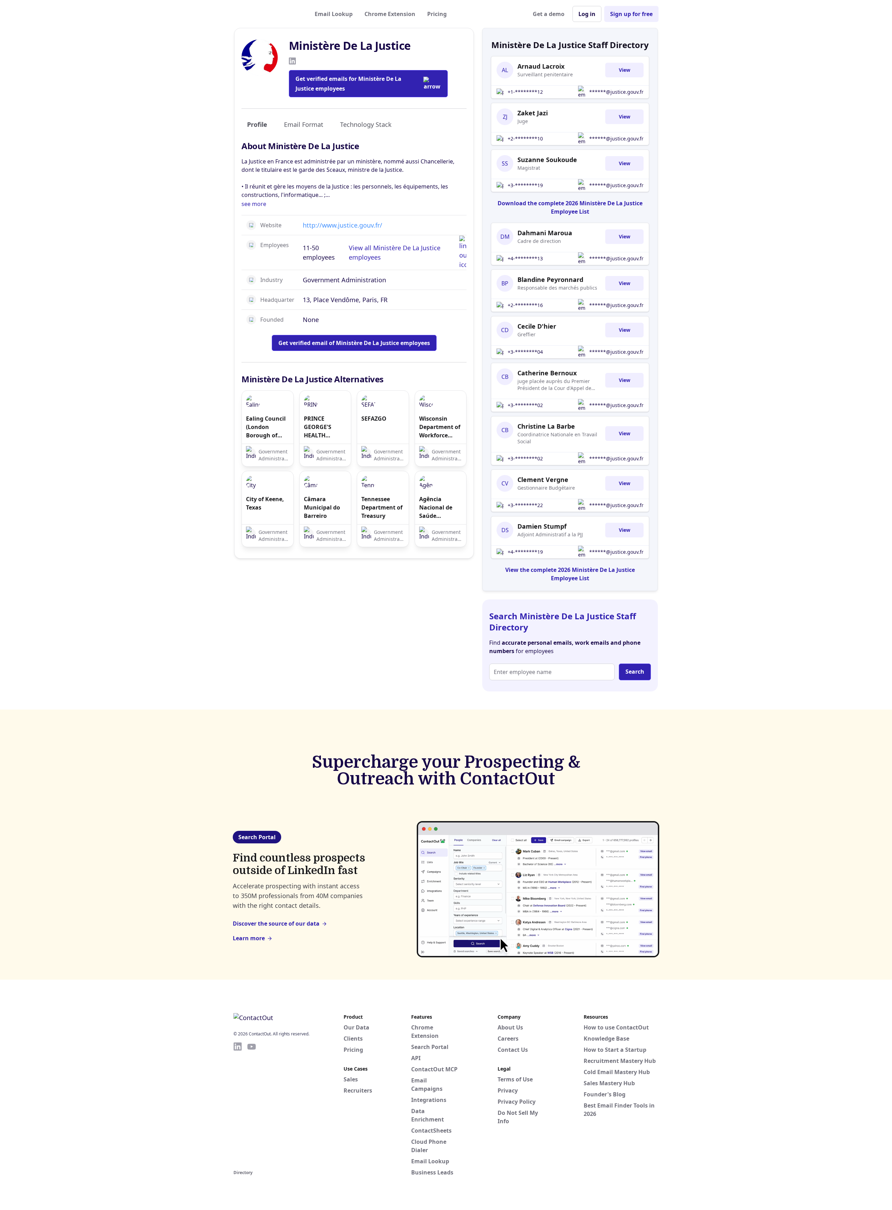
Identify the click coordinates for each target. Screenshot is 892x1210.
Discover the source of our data (276, 923)
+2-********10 (525, 138)
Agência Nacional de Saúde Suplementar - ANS (439, 507)
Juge (522, 121)
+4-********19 (525, 552)
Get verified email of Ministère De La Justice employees (354, 343)
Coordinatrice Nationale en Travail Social (557, 438)
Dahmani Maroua (544, 233)
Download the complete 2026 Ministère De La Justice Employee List (570, 207)
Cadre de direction (539, 241)
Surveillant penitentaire (545, 74)
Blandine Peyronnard (550, 279)
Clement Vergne (542, 479)
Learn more (249, 938)
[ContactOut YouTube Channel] (251, 1104)
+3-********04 (525, 352)
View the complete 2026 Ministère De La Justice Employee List (570, 574)
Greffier (526, 334)
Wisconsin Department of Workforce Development (439, 427)
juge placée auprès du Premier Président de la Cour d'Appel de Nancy (554, 385)
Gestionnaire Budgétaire (546, 487)
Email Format (303, 124)
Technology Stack (366, 124)
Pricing (437, 14)
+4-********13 (525, 258)
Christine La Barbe (546, 426)
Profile (257, 124)
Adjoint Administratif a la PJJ (550, 534)
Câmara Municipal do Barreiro (322, 507)
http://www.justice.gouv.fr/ (342, 225)
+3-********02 (525, 405)
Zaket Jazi (532, 113)
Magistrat (528, 167)
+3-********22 (525, 505)
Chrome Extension (389, 14)
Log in (586, 14)
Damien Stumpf (542, 526)
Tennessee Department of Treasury (381, 507)
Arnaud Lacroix (540, 66)
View (624, 70)
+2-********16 (525, 305)
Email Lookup (334, 14)
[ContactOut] (267, 14)
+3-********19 (525, 185)
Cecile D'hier (536, 326)
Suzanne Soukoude (547, 159)
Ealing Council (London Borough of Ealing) (266, 427)
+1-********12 (525, 92)
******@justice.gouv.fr (616, 92)
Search (634, 671)
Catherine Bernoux (547, 373)
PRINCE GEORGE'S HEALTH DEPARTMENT (322, 427)
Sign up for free (631, 14)
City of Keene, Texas (265, 503)
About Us (510, 1027)
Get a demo (548, 14)
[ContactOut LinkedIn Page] (237, 1104)
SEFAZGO (373, 418)
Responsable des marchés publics (557, 287)
